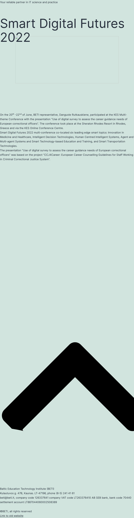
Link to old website (11, 515)
